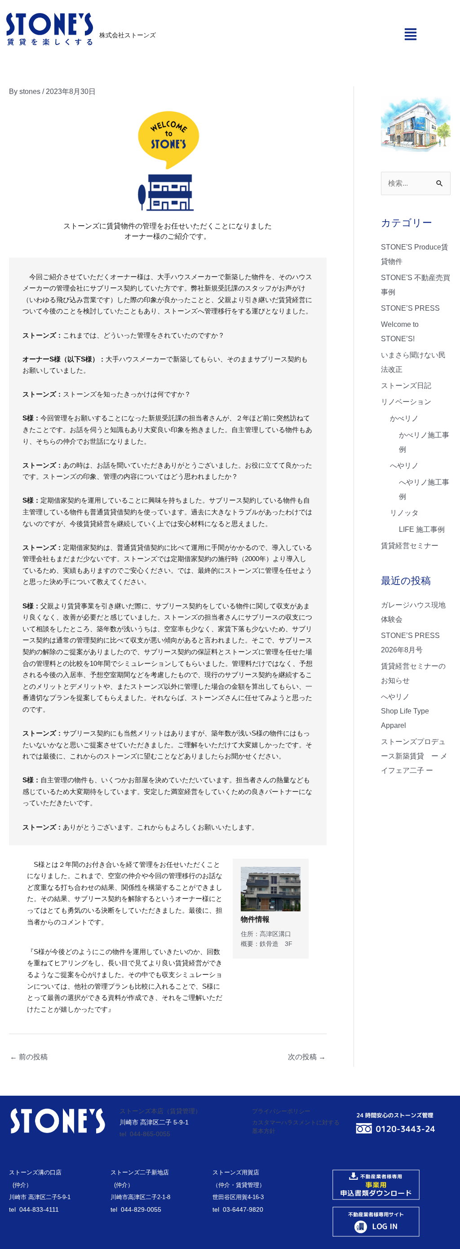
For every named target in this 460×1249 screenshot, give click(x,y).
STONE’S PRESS (410, 308)
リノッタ (404, 513)
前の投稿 (29, 1057)
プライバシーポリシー (281, 1111)
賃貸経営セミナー (409, 545)
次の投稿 (307, 1057)
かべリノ (404, 418)
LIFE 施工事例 (422, 529)
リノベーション (406, 402)
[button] (410, 33)
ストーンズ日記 (406, 385)
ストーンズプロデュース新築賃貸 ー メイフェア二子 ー (414, 756)
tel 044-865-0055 (144, 1133)
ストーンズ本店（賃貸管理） (160, 1111)
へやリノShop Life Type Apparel (405, 711)
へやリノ (404, 465)
